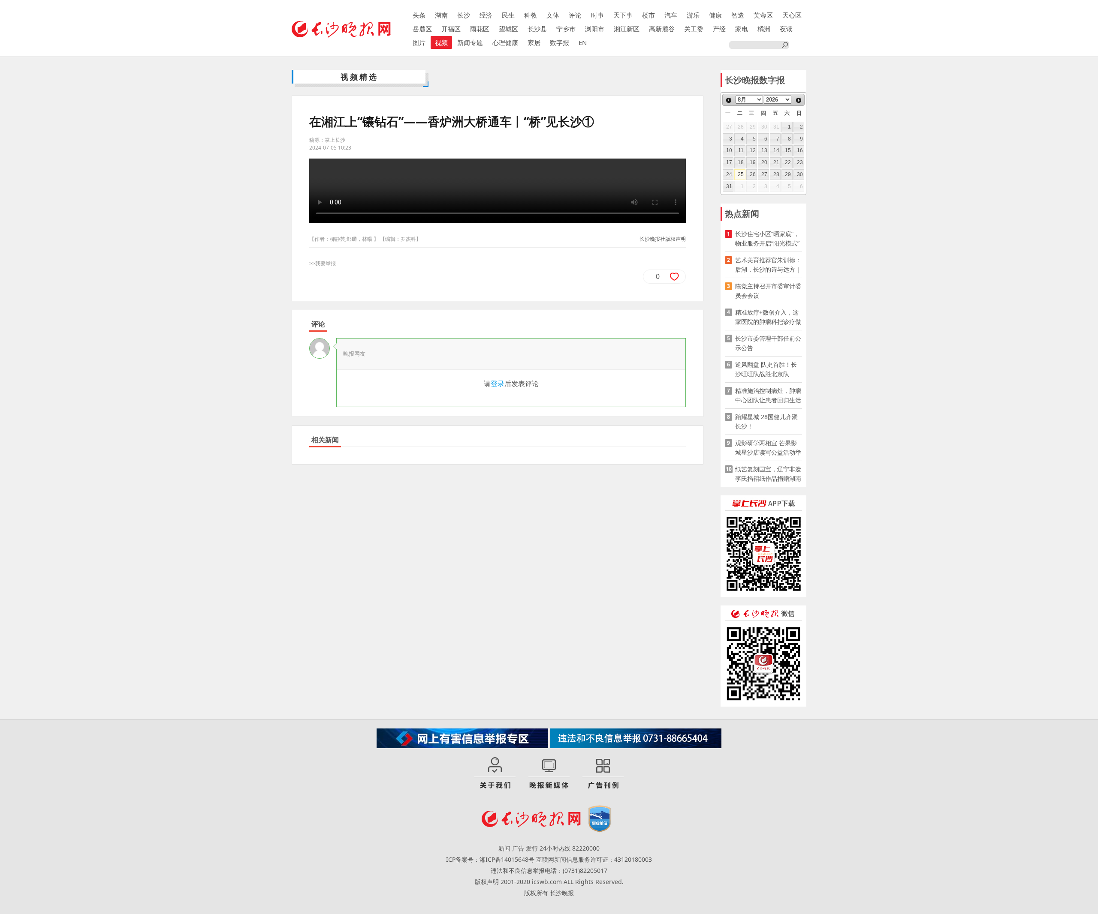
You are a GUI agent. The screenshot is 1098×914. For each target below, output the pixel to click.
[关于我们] (495, 773)
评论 (575, 15)
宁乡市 (566, 28)
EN (583, 42)
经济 (486, 15)
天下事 (623, 15)
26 (753, 174)
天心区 (792, 15)
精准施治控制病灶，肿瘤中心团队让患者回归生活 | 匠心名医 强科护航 (768, 396)
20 (764, 162)
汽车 (670, 15)
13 (764, 150)
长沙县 (537, 28)
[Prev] (729, 100)
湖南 (441, 15)
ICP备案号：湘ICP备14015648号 (490, 859)
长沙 (463, 15)
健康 (715, 15)
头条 (419, 15)
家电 (741, 28)
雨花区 (479, 28)
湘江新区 (626, 28)
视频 (441, 42)
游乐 (693, 15)
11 (741, 150)
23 (800, 162)
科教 (530, 15)
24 (729, 174)
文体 (552, 15)
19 (753, 162)
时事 (597, 15)
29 (788, 174)
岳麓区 (422, 28)
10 (729, 150)
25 (741, 174)
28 (776, 174)
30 (800, 174)
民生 (508, 15)
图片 (419, 42)
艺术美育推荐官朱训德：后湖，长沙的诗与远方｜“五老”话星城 (768, 265)
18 (741, 162)
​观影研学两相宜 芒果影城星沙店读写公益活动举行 (768, 448)
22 (788, 162)
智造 (737, 15)
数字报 (559, 42)
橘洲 (763, 28)
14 (776, 150)
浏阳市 (594, 28)
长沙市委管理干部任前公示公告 (768, 343)
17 (729, 162)
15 (788, 150)
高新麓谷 (662, 28)
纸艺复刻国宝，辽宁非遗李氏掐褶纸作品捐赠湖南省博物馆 (768, 474)
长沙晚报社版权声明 (662, 239)
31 (729, 186)
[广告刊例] (603, 773)
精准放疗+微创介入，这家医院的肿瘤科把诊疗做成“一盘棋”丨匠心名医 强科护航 (768, 317)
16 (800, 150)
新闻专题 (470, 42)
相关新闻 (325, 439)
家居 (534, 42)
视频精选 (359, 77)
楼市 (648, 15)
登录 (497, 383)
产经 (719, 28)
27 (764, 174)
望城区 (508, 28)
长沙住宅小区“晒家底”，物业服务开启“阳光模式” (767, 238)
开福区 (451, 28)
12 (753, 150)
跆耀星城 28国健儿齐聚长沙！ (766, 421)
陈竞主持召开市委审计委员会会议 (768, 291)
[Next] (798, 100)
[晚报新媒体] (549, 773)
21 (776, 162)
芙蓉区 (763, 15)
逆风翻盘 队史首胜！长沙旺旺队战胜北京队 (766, 369)
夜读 (786, 28)
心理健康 (505, 42)
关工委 (693, 28)
